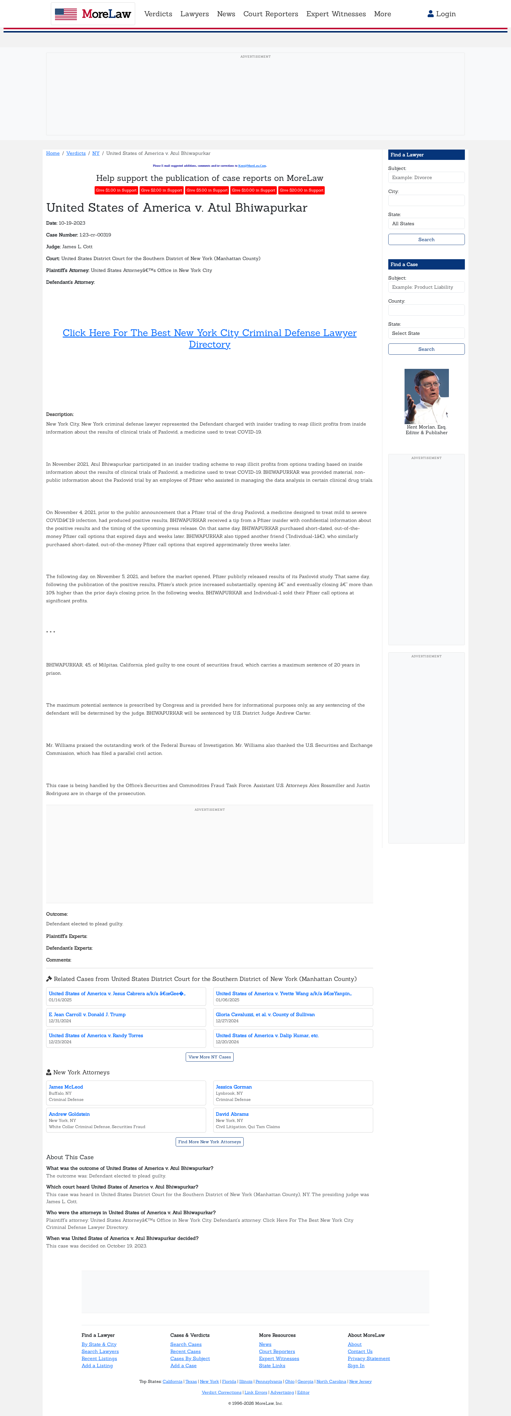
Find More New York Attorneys (209, 1141)
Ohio (290, 1381)
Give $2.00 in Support (161, 190)
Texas (191, 1381)
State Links (272, 1365)
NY (96, 153)
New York (209, 1381)
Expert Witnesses (279, 1358)
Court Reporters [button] (270, 13)
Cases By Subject (190, 1358)
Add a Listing (97, 1365)
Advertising (282, 1392)
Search (426, 239)
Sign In (356, 1365)
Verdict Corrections (222, 1392)
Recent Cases (185, 1351)
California (172, 1381)
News (265, 1344)
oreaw (106, 13)
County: (396, 301)
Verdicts (76, 153)
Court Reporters (277, 1351)
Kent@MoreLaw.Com (252, 165)
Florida (229, 1381)
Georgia (305, 1381)
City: (393, 191)
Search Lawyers (100, 1351)
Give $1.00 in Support (116, 190)
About (355, 1344)
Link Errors (256, 1392)
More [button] (382, 13)
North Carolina (331, 1381)
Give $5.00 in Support (207, 190)
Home (53, 153)
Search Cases (186, 1344)
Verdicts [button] (158, 13)
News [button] (226, 13)
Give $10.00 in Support (253, 190)
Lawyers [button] (194, 13)
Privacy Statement (369, 1358)
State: (394, 214)
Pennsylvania (269, 1381)
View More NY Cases (209, 1057)
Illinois (246, 1381)
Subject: (397, 168)
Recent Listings (99, 1358)
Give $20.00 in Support (302, 190)
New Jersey (360, 1381)
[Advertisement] (255, 103)
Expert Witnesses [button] (336, 13)
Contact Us (360, 1351)
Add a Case (183, 1365)
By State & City (99, 1344)
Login (445, 13)
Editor (303, 1392)
